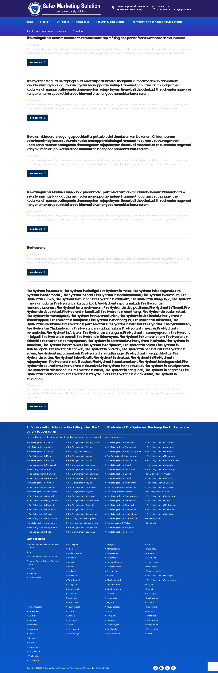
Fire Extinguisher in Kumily (79, 451)
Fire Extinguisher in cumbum (81, 447)
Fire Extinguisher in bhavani (41, 505)
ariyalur (31, 615)
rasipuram (33, 629)
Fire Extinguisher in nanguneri (120, 527)
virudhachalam (114, 589)
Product (44, 21)
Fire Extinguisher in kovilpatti (81, 505)
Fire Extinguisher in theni (39, 469)
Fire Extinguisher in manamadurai (83, 469)
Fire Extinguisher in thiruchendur (122, 518)
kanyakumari (34, 651)
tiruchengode (74, 606)
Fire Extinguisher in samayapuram (83, 500)
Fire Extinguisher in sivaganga (81, 465)
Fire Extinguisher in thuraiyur (159, 478)
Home (29, 21)
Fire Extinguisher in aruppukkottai (43, 527)
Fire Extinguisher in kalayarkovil (121, 442)
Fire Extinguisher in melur (39, 456)
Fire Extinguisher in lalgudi (119, 473)
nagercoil (32, 642)
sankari (71, 611)
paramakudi (112, 557)
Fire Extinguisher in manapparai (160, 456)
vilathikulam (33, 656)
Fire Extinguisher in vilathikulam (160, 514)
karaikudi (150, 553)
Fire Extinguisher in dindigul (40, 451)
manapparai (151, 566)
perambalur (112, 598)
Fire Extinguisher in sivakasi (80, 509)
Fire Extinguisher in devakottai (121, 469)
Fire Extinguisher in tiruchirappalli (161, 469)
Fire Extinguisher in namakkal (159, 482)
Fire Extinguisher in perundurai (42, 509)
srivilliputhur (112, 629)
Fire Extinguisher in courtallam (81, 531)
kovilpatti (111, 615)
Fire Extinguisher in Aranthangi (160, 447)
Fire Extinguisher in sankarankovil (83, 523)
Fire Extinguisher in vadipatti (81, 460)
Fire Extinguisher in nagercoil (120, 531)
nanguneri (33, 638)
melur (31, 568)
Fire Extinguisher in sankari (158, 500)
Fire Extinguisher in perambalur (82, 487)
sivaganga (112, 544)
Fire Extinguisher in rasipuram (160, 487)
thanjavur (72, 584)
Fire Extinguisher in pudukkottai (160, 451)
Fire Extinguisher (153, 518)
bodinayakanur (75, 553)
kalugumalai (151, 606)
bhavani (71, 615)
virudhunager (74, 633)
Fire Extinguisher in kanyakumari (161, 509)
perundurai (73, 620)
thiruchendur (152, 629)
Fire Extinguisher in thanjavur (41, 473)
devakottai (151, 548)
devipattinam (113, 571)
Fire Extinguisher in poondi (119, 478)
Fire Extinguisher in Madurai (40, 442)
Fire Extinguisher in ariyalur (158, 473)
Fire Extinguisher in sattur (40, 531)
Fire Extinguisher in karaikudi (159, 442)
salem (31, 633)
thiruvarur (72, 593)
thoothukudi (152, 620)
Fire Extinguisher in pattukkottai (42, 491)
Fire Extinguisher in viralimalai (160, 465)
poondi (149, 589)
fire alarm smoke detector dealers (46, 31)
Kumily (71, 562)
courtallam (151, 611)
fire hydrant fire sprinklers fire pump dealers (157, 21)
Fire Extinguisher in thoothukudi (121, 509)
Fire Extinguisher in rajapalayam (82, 514)
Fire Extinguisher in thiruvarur (41, 482)
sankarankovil (113, 633)
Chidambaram (113, 584)
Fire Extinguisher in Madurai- (41, 447)
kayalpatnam (152, 624)
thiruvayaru (151, 593)
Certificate (63, 21)
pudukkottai (152, 562)
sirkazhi (150, 602)
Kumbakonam (152, 598)
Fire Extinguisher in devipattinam (122, 460)
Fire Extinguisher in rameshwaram (122, 456)
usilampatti (73, 544)
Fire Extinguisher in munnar (80, 456)
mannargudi (73, 589)
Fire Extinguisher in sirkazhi (119, 491)
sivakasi (111, 620)
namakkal (33, 624)
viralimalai (72, 575)
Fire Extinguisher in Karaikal (41, 496)
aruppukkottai (34, 577)
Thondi (149, 544)
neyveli (110, 593)
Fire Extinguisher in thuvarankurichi (162, 460)
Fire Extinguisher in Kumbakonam (122, 487)
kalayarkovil (112, 553)
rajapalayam (113, 624)
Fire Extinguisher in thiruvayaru (121, 482)
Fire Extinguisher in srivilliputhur (82, 518)
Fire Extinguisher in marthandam (161, 505)
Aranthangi (151, 557)
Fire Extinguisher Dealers (110, 21)
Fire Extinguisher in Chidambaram (83, 473)
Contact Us (82, 21)
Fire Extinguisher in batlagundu (42, 460)
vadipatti (72, 571)
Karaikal (110, 575)
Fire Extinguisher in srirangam (81, 496)
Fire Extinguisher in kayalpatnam (122, 514)
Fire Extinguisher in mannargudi (42, 478)
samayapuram (35, 606)
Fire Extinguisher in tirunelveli (120, 505)
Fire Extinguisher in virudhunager (43, 523)
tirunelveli (151, 615)
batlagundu (33, 573)
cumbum (72, 557)
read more (36, 62)
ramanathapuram (115, 562)
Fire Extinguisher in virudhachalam (83, 478)
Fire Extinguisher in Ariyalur (80, 491)
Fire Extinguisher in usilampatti (42, 465)
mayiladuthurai (114, 580)
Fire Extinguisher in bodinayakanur (84, 442)
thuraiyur (32, 620)
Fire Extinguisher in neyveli (80, 482)
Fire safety (151, 523)
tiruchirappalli (74, 580)
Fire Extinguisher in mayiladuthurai (44, 500)
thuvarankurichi (153, 571)
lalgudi (149, 584)
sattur (110, 611)
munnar (71, 566)
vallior (149, 633)
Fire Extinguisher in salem (157, 491)
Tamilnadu (79, 31)
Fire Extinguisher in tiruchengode (161, 496)
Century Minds (102, 668)
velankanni (73, 598)
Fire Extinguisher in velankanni (42, 487)
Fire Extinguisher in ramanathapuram (124, 451)
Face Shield (33, 660)
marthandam (34, 647)
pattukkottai (73, 602)
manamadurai (113, 548)
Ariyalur (110, 602)
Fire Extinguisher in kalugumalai (82, 527)
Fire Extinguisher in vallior (118, 523)
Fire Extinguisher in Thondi (119, 465)
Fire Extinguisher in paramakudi (121, 447)
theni (70, 548)
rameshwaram (114, 566)
